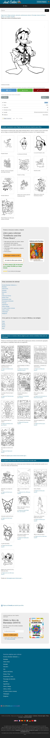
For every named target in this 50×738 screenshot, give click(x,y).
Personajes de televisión (7, 301)
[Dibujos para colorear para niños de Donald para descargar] (40, 192)
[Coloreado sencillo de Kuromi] (7, 514)
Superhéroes (5, 304)
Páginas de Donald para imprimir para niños (29, 127)
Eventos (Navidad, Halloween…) (11, 656)
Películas (4, 302)
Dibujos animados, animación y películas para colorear (19, 15)
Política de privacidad (11, 638)
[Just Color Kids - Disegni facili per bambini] (27, 720)
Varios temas (5, 288)
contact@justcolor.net (24, 731)
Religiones (4, 313)
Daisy (3, 321)
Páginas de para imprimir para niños (13, 605)
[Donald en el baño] (40, 168)
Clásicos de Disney (6, 295)
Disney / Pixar (5, 297)
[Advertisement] (25, 591)
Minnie (3, 326)
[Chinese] (32, 720)
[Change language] (48, 2)
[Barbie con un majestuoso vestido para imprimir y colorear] (40, 514)
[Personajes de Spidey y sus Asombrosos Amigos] (23, 532)
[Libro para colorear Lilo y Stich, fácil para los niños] (7, 567)
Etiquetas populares (28, 715)
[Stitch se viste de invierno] (40, 532)
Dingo (3, 323)
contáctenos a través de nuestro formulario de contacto (26, 730)
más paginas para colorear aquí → (14, 578)
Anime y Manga (5, 306)
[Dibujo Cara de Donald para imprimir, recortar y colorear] (40, 150)
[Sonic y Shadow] (40, 486)
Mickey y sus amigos (5, 16)
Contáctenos (35, 715)
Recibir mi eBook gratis (10, 635)
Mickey (3, 324)
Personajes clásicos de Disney (38, 15)
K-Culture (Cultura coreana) (8, 308)
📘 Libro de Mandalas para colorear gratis (10, 705)
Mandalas (4, 286)
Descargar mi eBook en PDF (12, 255)
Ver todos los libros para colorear (13, 260)
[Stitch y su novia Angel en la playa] (23, 486)
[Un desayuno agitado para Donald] (7, 168)
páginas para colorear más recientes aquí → (17, 455)
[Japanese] (35, 720)
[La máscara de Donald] (23, 152)
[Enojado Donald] (7, 151)
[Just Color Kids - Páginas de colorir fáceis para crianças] (25, 720)
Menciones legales (41, 715)
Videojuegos (5, 311)
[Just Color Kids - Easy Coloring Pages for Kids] (16, 720)
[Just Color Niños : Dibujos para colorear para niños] (12, 1)
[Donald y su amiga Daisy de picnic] (23, 172)
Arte (3, 294)
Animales (4, 290)
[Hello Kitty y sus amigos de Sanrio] (7, 486)
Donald (12, 16)
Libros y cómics (5, 309)
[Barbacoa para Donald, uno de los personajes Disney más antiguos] (7, 193)
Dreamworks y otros (6, 299)
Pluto (3, 328)
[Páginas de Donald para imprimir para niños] (2, 605)
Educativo (4, 292)
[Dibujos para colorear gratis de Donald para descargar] (23, 192)
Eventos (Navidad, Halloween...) (9, 285)
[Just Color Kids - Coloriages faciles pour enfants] (19, 720)
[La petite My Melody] (7, 541)
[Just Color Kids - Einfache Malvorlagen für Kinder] (30, 720)
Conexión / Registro (41, 1)
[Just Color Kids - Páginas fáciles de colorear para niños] (22, 720)
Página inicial (4, 15)
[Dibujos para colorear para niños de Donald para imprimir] (7, 215)
